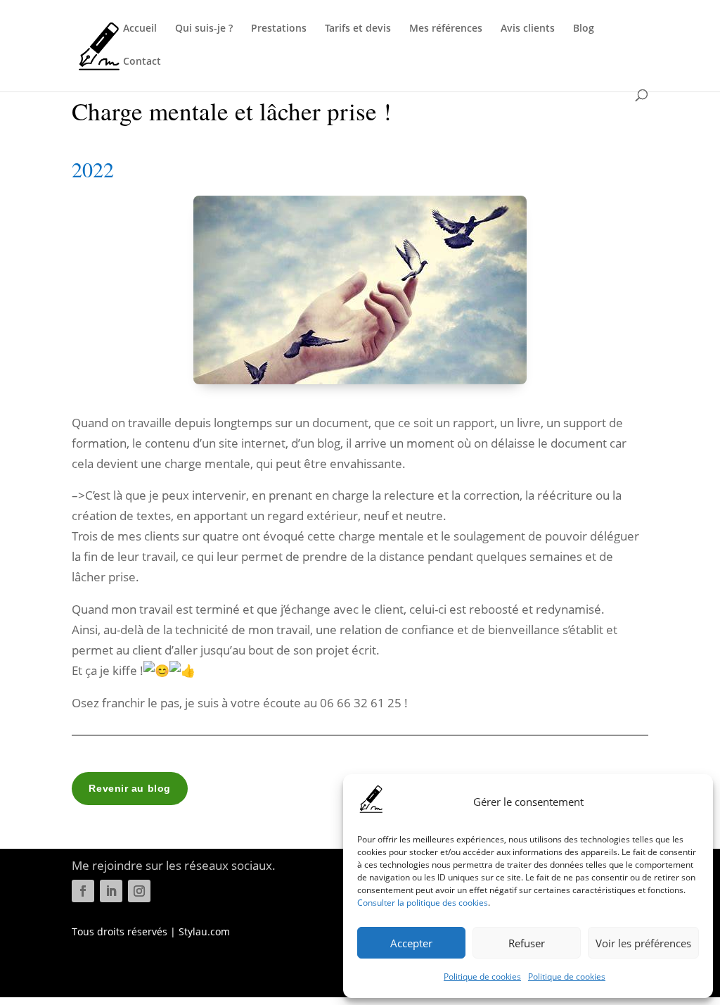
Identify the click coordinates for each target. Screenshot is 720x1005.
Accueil (140, 28)
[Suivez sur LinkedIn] (111, 891)
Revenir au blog (129, 788)
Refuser (526, 943)
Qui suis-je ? (204, 28)
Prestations (279, 28)
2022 (93, 169)
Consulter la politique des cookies (422, 903)
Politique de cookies (482, 976)
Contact (142, 62)
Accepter (411, 943)
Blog (583, 28)
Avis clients (528, 28)
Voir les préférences (643, 943)
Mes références (445, 28)
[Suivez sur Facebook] (83, 891)
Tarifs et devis (358, 28)
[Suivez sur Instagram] (139, 891)
